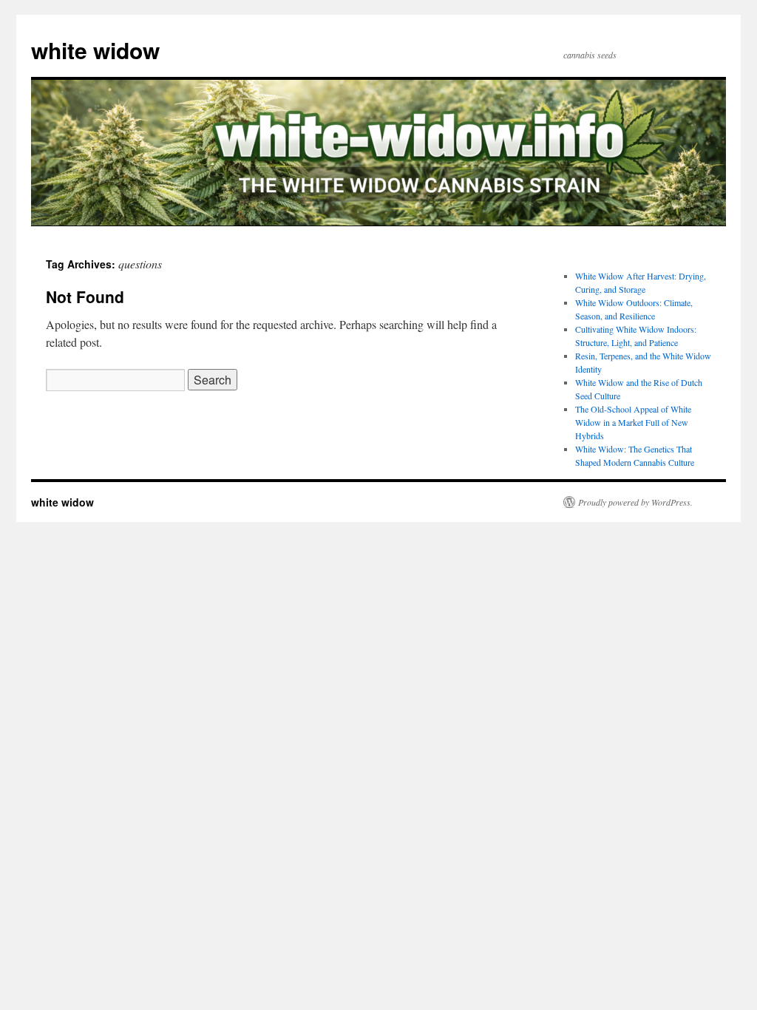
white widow (95, 50)
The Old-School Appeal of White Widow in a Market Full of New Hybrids (633, 422)
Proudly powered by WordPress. (635, 502)
